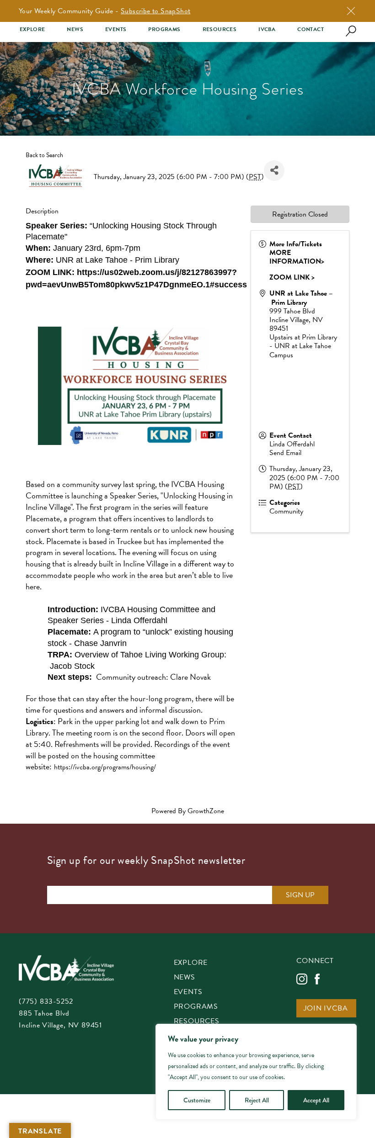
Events (115, 29)
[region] (256, 1072)
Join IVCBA (326, 1009)
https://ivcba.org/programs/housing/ (105, 767)
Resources (220, 29)
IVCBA (266, 29)
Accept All (316, 1100)
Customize (196, 1100)
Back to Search (44, 155)
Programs (164, 29)
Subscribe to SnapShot (155, 10)
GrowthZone (206, 810)
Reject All (257, 1100)
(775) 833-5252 (46, 1001)
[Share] (274, 170)
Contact (310, 29)
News (75, 29)
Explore (32, 29)
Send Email (285, 452)
